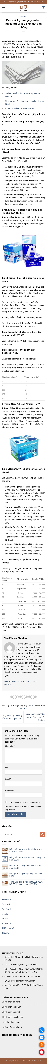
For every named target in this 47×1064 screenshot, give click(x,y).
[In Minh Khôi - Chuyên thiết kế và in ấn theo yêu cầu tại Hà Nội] (23, 8)
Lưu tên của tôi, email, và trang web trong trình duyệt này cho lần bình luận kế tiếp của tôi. (23, 806)
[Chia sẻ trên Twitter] (21, 697)
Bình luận (9, 746)
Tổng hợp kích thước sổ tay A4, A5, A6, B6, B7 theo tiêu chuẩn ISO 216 (26, 883)
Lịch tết (5, 914)
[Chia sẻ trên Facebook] (17, 697)
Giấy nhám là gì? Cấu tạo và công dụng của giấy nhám (35, 717)
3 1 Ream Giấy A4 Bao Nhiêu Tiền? (21, 108)
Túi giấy (5, 933)
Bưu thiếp (6, 900)
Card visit (6, 904)
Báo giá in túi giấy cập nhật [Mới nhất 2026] (25, 875)
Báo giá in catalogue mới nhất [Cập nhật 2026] (25, 866)
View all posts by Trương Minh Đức (19, 681)
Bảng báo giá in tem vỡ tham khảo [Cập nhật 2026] (27, 858)
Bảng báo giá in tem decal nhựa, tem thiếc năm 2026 (25, 850)
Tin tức (23, 16)
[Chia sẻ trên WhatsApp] (12, 697)
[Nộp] (42, 834)
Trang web (9, 790)
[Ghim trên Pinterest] (30, 697)
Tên (7, 767)
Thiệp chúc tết (8, 928)
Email (8, 779)
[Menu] (3, 8)
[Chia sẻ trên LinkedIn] (35, 697)
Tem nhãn (6, 924)
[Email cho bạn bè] (26, 697)
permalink (23, 708)
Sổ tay (5, 919)
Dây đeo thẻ (7, 909)
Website (7, 684)
